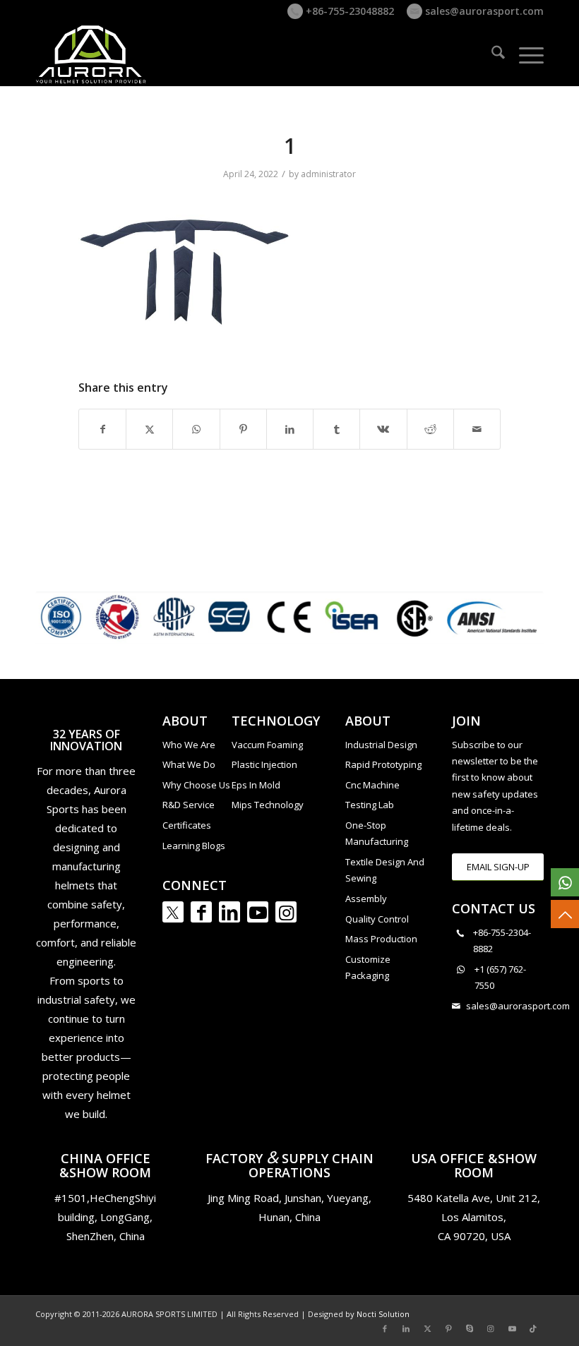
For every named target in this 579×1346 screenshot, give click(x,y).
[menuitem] (491, 54)
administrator (328, 174)
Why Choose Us (196, 785)
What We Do (188, 764)
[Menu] (524, 54)
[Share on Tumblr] (336, 429)
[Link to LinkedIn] (229, 912)
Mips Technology (268, 804)
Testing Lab (369, 804)
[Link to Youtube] (257, 912)
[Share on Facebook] (102, 429)
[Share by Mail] (477, 429)
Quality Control (377, 919)
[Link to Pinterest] (448, 1328)
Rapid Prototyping (383, 764)
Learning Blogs (193, 845)
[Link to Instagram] (286, 912)
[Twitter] (173, 912)
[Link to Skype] (469, 1328)
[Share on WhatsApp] (196, 429)
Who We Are (188, 744)
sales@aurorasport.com (483, 11)
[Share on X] (149, 429)
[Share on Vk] (383, 429)
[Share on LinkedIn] (290, 429)
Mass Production (381, 938)
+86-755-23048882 (348, 11)
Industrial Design (381, 744)
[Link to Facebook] (201, 912)
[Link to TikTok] (533, 1328)
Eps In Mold (256, 785)
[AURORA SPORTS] (91, 54)
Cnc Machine (372, 785)
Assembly (366, 898)
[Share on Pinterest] (243, 429)
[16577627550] (565, 882)
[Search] (491, 54)
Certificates (186, 825)
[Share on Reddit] (430, 429)
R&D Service (188, 804)
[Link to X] (427, 1328)
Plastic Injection (264, 764)
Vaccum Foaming (267, 744)
